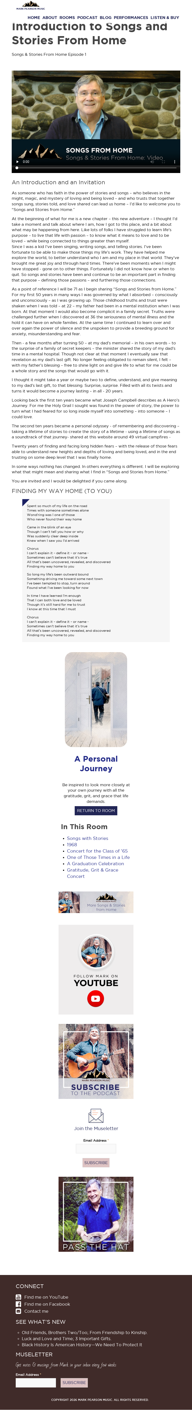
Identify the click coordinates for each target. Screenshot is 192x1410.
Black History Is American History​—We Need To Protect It (82, 1344)
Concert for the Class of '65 (97, 851)
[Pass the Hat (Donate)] (96, 1214)
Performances (131, 17)
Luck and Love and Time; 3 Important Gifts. (66, 1338)
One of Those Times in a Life (98, 857)
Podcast (87, 17)
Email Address (96, 1140)
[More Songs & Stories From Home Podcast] (96, 902)
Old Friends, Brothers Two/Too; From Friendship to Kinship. (85, 1332)
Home (34, 17)
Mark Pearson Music (30, 9)
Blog (105, 17)
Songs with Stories (87, 838)
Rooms (67, 17)
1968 (72, 844)
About (49, 17)
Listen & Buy (165, 17)
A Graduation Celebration (95, 863)
